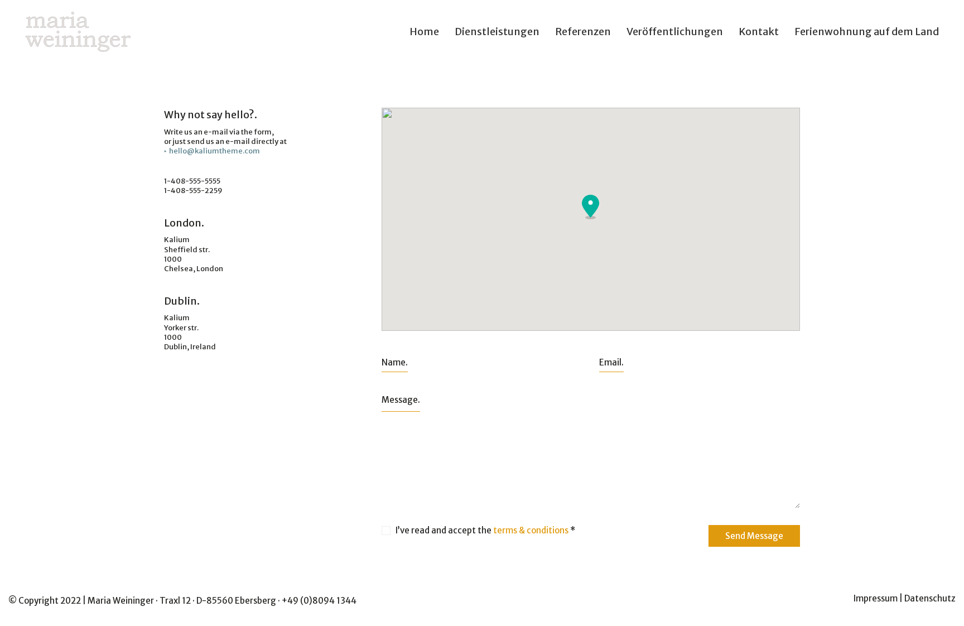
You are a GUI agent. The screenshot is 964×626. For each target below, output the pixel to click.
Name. (395, 362)
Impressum (876, 598)
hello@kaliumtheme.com (214, 151)
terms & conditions (530, 530)
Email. (611, 362)
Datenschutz (930, 598)
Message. (401, 399)
